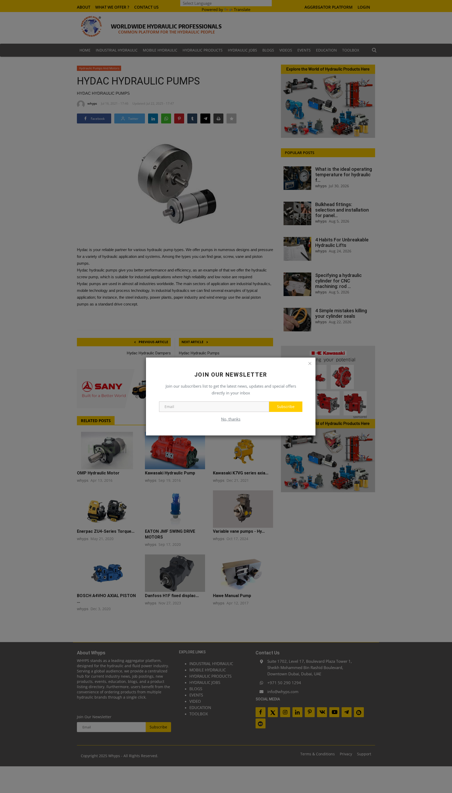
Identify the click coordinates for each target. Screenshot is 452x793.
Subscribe (286, 406)
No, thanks (230, 419)
